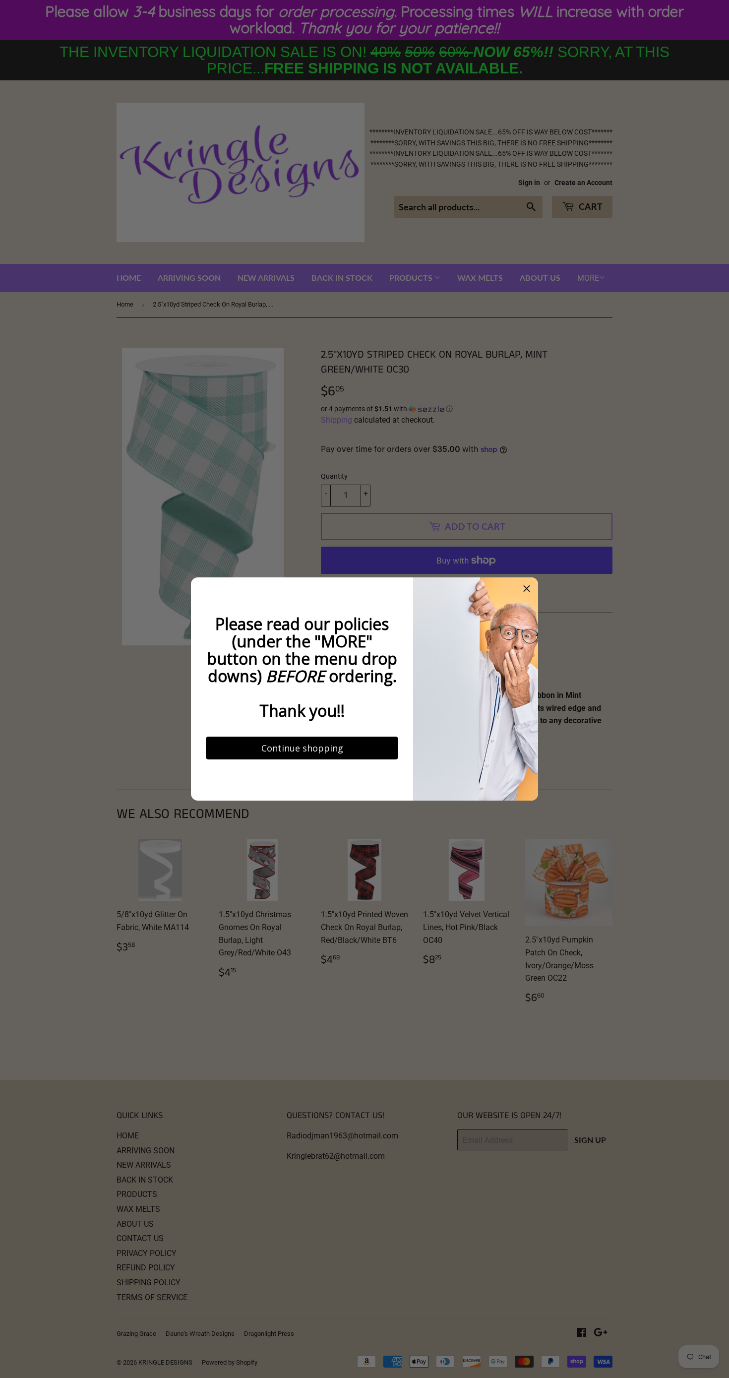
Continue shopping (290, 844)
